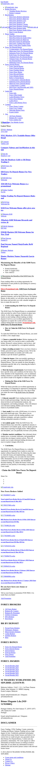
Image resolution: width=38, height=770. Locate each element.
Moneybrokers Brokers (12, 632)
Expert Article (14, 112)
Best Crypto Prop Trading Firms (20, 45)
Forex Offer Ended (15, 95)
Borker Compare (14, 13)
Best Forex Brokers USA (17, 21)
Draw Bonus (9, 654)
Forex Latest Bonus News (18, 103)
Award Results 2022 (12, 673)
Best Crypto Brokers (16, 32)
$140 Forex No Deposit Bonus (19, 55)
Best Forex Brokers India (17, 28)
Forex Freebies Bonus (16, 70)
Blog (6, 637)
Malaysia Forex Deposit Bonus (19, 83)
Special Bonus (10, 651)
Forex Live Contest (15, 108)
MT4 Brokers (9, 617)
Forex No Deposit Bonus (13, 47)
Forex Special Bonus (16, 66)
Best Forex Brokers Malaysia (19, 19)
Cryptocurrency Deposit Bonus (19, 80)
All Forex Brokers (15, 116)
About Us (8, 759)
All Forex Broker (11, 609)
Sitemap (7, 765)
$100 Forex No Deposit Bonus (11, 324)
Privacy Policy (10, 763)
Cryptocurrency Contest (17, 85)
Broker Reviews (10, 9)
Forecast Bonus (10, 652)
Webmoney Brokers (11, 630)
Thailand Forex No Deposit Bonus (20, 57)
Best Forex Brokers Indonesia (19, 17)
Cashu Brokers (10, 634)
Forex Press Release (16, 99)
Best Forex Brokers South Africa (20, 30)
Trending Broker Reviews (18, 11)
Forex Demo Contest (16, 106)
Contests (8, 104)
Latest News (13, 101)
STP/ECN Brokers (11, 615)
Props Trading (9, 34)
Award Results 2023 (12, 671)
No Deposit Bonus (15, 61)
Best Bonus (9, 619)
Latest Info (8, 91)
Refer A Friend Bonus (16, 78)
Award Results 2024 (12, 669)
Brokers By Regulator (12, 613)
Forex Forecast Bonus (16, 68)
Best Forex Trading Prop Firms (19, 43)
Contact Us (9, 761)
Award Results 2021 (12, 675)
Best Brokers (9, 15)
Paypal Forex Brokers (12, 628)
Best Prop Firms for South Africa (20, 38)
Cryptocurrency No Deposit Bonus (21, 49)
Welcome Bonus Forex (17, 110)
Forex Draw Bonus (15, 72)
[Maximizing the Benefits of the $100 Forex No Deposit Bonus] (19, 278)
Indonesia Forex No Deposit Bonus (21, 53)
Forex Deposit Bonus (12, 64)
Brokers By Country (12, 611)
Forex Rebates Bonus (16, 76)
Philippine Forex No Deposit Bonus (21, 62)
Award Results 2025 (12, 668)
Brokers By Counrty (16, 118)
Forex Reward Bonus (16, 74)
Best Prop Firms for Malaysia (19, 40)
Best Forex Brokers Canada (18, 24)
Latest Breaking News (16, 97)
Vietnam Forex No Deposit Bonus (20, 59)
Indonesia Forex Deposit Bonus (19, 82)
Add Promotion (6, 598)
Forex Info (12, 93)
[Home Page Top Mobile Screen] (12, 122)
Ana (6, 114)
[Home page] (11, 7)
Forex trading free (15, 120)
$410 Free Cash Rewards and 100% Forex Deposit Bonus (21, 88)
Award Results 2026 (12, 666)
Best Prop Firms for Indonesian (19, 41)
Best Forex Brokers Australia (19, 26)
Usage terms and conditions (14, 757)
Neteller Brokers (10, 636)
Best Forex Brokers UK (17, 22)
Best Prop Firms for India (17, 36)
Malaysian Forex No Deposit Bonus (21, 51)
